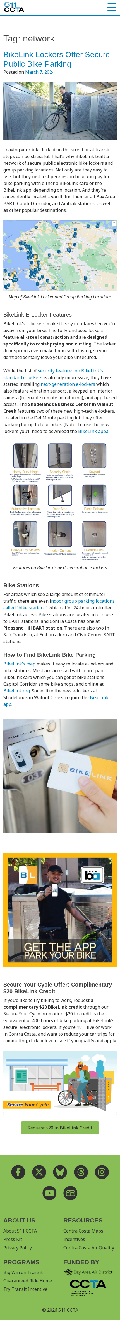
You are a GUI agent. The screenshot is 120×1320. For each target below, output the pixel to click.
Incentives (74, 1239)
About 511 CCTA (20, 1231)
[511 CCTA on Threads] (81, 1171)
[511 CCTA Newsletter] (70, 1192)
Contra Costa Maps (83, 1231)
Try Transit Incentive (25, 1289)
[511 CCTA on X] (39, 1171)
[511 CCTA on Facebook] (18, 1171)
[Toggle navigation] (112, 7)
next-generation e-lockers (68, 384)
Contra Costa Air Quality (88, 1248)
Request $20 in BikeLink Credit (60, 1128)
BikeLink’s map (19, 664)
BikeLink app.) (93, 431)
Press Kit (12, 1239)
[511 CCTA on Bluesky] (60, 1171)
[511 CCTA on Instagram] (102, 1171)
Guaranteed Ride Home (27, 1281)
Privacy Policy (17, 1248)
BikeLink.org (16, 691)
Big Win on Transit (23, 1272)
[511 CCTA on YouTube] (49, 1192)
